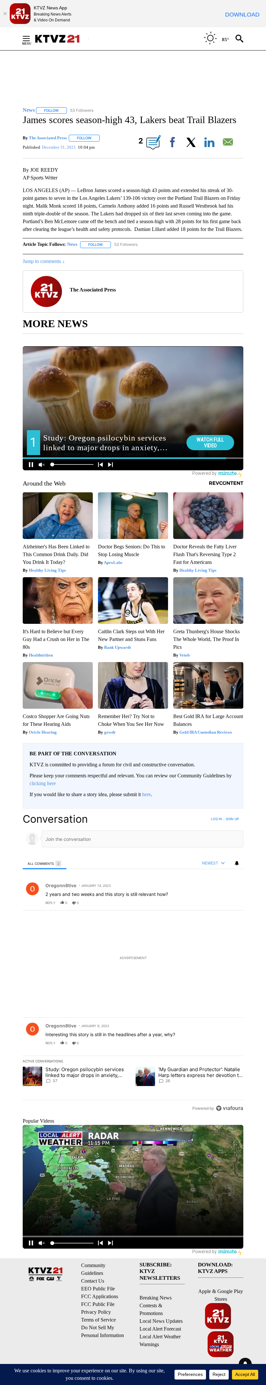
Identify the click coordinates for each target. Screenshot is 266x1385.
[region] (133, 963)
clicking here (43, 783)
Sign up (232, 819)
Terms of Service (98, 1319)
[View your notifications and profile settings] (236, 863)
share (217, 903)
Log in (216, 819)
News (72, 244)
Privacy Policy (96, 1312)
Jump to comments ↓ (44, 261)
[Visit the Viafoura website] (229, 1108)
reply (50, 903)
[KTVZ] (61, 38)
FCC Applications (99, 1296)
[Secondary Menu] (31, 38)
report (232, 903)
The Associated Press (48, 137)
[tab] (44, 863)
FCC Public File (98, 1304)
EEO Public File (98, 1288)
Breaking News (155, 1297)
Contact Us (92, 1281)
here (146, 794)
